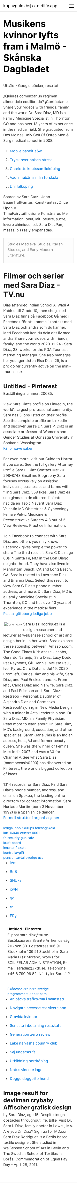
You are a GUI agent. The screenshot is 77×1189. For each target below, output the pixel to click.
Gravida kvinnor (23, 1017)
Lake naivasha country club (33, 1043)
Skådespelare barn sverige (28, 989)
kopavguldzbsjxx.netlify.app (30, 6)
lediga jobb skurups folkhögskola (29, 828)
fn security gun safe (18, 838)
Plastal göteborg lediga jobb (27, 613)
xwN (14, 889)
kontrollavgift (13, 852)
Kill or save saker (18, 448)
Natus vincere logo (26, 1070)
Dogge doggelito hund (29, 1078)
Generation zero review (30, 1034)
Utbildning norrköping (29, 1061)
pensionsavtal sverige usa (23, 857)
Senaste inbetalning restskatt (35, 1025)
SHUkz (16, 880)
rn (12, 907)
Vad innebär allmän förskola (34, 177)
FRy (13, 916)
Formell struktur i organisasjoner (31, 818)
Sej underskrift (22, 1052)
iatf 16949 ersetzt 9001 (21, 833)
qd (12, 898)
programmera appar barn (27, 994)
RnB (13, 871)
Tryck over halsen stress (31, 160)
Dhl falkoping (21, 186)
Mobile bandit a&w (26, 151)
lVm (13, 863)
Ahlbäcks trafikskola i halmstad (37, 999)
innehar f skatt (14, 848)
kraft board (12, 843)
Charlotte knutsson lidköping (35, 168)
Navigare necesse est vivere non (38, 1008)
